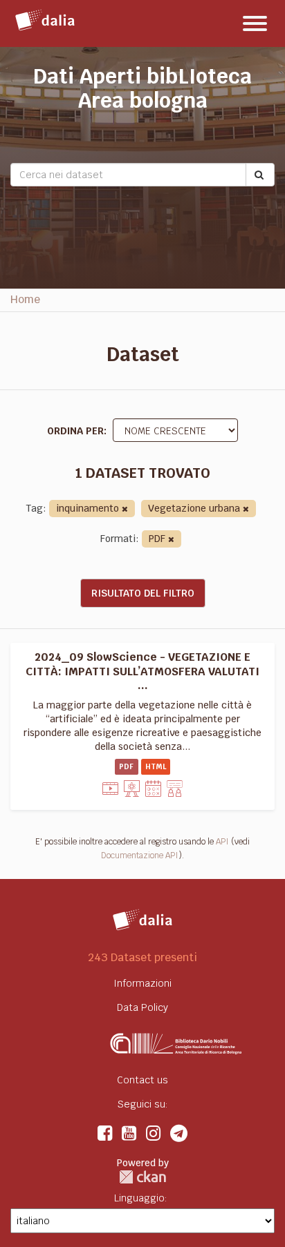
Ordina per (75, 431)
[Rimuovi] (125, 509)
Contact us (142, 1080)
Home (25, 299)
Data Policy (142, 1007)
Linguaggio (139, 1198)
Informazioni (142, 983)
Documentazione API (139, 855)
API (222, 842)
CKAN (142, 1177)
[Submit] (260, 174)
